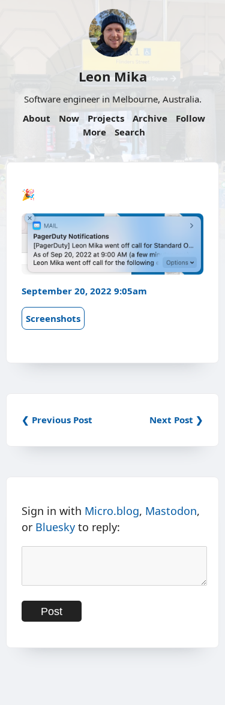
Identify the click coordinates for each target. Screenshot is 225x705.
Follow (190, 118)
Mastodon (171, 511)
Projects (106, 118)
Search (130, 132)
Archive (150, 118)
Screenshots (53, 318)
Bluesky (55, 527)
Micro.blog (112, 511)
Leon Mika (113, 76)
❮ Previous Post (57, 420)
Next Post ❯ (176, 420)
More (94, 132)
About (36, 118)
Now (69, 118)
